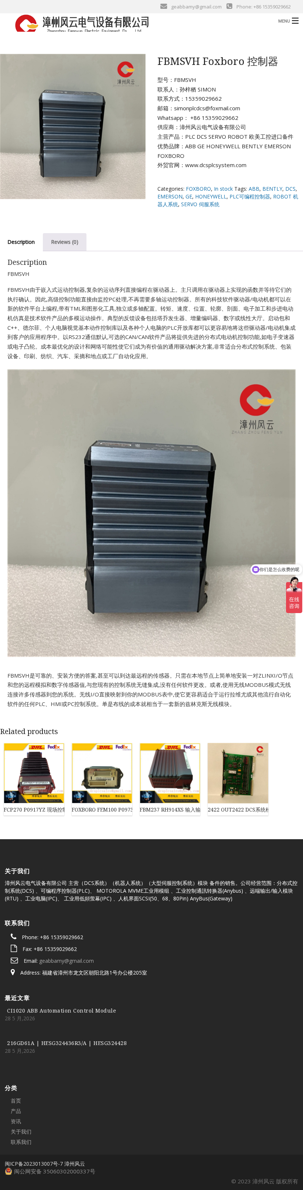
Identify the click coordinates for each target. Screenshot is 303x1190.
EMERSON (170, 196)
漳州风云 (74, 1163)
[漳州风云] (116, 25)
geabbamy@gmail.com (66, 960)
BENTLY (272, 188)
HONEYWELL (211, 196)
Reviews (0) (64, 241)
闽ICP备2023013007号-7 (34, 1163)
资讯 (16, 1121)
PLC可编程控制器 (249, 196)
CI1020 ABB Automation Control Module (61, 1010)
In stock (223, 188)
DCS (290, 188)
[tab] (64, 242)
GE (188, 196)
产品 (16, 1110)
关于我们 (21, 1131)
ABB (254, 188)
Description (21, 241)
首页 (16, 1100)
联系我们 (21, 1141)
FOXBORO (198, 188)
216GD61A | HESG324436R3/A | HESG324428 (67, 1043)
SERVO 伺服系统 (200, 204)
